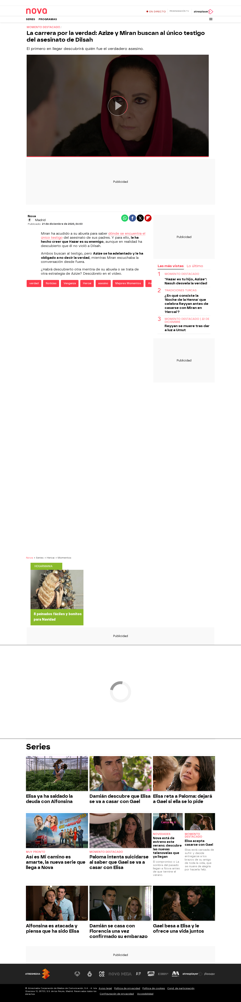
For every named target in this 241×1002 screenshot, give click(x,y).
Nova (29, 557)
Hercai (87, 283)
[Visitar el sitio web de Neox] (102, 974)
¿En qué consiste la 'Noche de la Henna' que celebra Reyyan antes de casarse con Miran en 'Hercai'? (186, 303)
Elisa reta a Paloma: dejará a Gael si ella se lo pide (182, 798)
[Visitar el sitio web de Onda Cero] (151, 974)
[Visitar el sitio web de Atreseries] (138, 974)
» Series (39, 557)
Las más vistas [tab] (171, 266)
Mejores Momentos (128, 283)
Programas (48, 19)
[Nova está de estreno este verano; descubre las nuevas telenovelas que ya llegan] (168, 822)
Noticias (51, 283)
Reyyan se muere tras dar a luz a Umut (187, 328)
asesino (103, 283)
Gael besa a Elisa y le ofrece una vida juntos (178, 928)
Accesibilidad (145, 993)
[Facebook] (29, 220)
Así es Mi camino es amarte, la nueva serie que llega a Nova (55, 862)
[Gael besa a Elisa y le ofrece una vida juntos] (184, 904)
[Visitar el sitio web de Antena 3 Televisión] (77, 974)
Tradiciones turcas (181, 290)
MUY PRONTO (35, 851)
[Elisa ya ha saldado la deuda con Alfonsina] (57, 774)
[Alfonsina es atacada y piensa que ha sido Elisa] (57, 904)
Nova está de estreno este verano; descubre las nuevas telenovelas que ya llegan (167, 847)
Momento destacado (182, 273)
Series (30, 19)
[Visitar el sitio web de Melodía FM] (175, 974)
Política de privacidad (127, 988)
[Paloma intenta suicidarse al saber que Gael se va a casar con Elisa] (120, 831)
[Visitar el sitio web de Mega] (126, 974)
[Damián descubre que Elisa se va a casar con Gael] (120, 774)
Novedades (161, 834)
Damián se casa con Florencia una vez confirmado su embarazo (118, 931)
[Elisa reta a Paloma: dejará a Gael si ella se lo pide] (184, 774)
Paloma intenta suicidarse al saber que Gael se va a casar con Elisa (119, 862)
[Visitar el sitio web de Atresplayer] (193, 974)
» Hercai (50, 557)
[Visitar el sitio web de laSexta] (89, 974)
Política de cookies (153, 988)
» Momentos (63, 557)
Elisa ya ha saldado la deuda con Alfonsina (49, 798)
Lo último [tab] (195, 266)
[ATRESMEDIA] (37, 973)
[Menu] (211, 19)
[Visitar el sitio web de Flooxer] (209, 974)
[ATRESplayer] (203, 11)
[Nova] (48, 11)
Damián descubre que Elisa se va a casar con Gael (119, 798)
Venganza (70, 283)
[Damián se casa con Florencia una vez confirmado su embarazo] (120, 904)
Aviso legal (105, 988)
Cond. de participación (180, 988)
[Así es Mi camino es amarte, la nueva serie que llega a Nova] (57, 831)
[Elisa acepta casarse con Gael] (200, 822)
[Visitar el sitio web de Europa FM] (163, 974)
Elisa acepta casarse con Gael (199, 842)
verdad (34, 283)
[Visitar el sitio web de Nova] (114, 974)
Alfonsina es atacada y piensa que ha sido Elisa (52, 928)
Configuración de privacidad (117, 993)
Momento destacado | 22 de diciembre (187, 320)
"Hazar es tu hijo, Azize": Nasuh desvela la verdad (186, 281)
